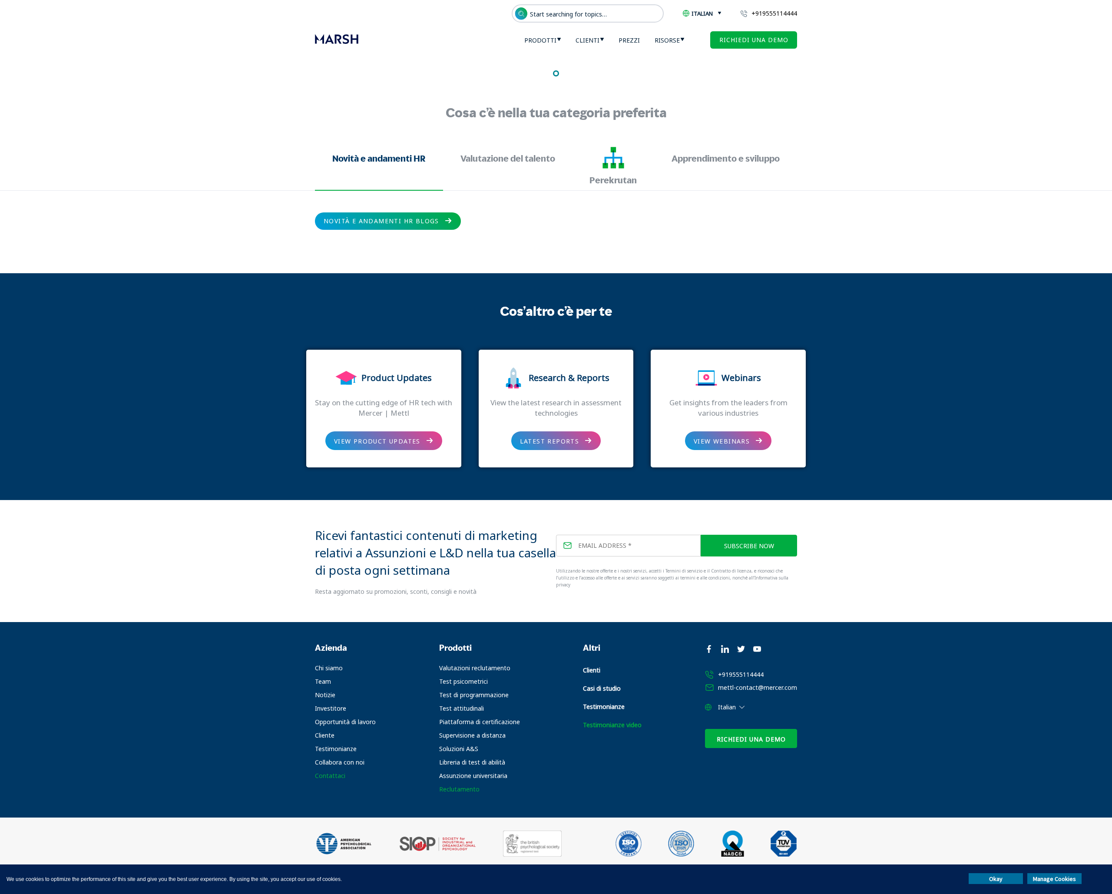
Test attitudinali (461, 708)
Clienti (587, 40)
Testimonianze (336, 749)
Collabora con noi (339, 762)
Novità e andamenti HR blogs (381, 221)
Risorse (667, 40)
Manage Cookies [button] (1054, 879)
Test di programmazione (474, 695)
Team (323, 681)
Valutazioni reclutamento (474, 668)
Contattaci (330, 775)
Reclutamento (459, 789)
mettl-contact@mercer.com (757, 687)
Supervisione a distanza (472, 735)
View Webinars (722, 441)
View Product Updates (377, 441)
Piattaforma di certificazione (479, 722)
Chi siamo (329, 668)
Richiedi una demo (753, 40)
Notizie (325, 695)
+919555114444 (774, 13)
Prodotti (540, 40)
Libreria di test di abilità (472, 762)
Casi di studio (602, 688)
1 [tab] (556, 73)
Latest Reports (549, 441)
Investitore (330, 708)
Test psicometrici (463, 681)
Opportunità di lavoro (345, 722)
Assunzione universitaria (473, 775)
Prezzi (629, 40)
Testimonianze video (612, 725)
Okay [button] (996, 879)
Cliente (324, 735)
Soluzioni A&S (458, 749)
